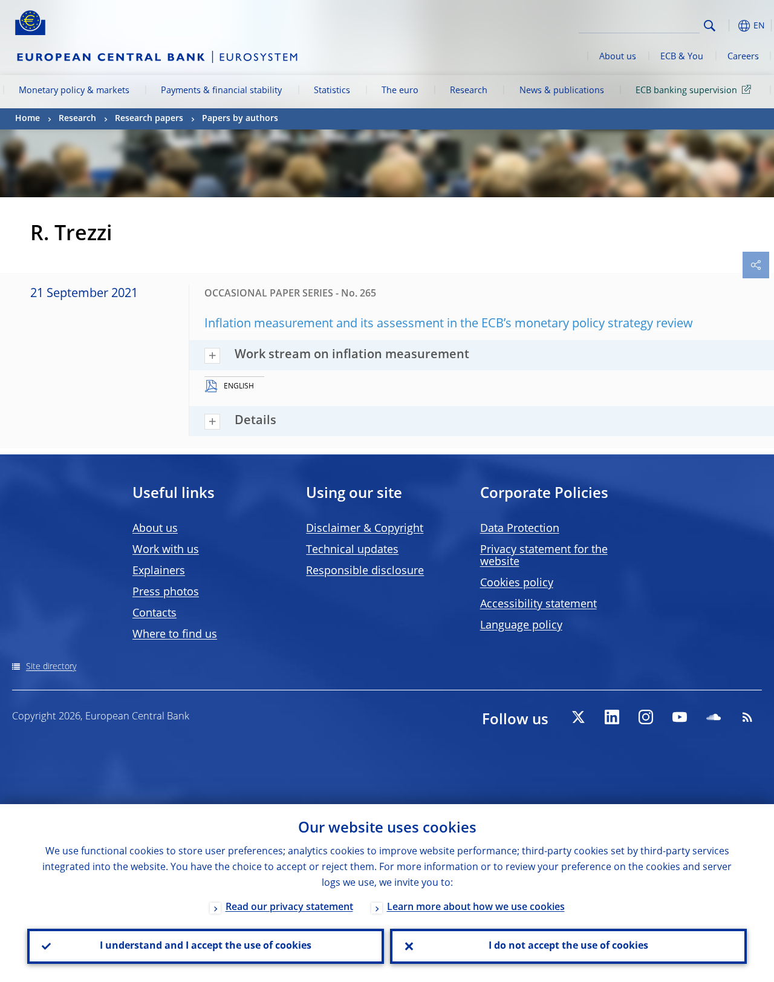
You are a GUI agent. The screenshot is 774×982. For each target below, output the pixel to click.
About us (617, 57)
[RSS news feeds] (747, 717)
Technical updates (352, 550)
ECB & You (681, 57)
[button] (728, 26)
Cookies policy (516, 583)
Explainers (158, 571)
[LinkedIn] (611, 717)
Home (27, 118)
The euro (400, 91)
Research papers (149, 118)
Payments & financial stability (221, 91)
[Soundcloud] (713, 717)
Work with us (165, 550)
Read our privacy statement (289, 907)
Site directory (51, 667)
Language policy (521, 625)
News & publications (561, 91)
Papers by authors (240, 118)
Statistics (332, 91)
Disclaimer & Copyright (364, 528)
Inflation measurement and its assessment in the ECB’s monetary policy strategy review (448, 324)
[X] (578, 717)
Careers (743, 57)
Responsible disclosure (365, 571)
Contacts (154, 613)
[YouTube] (679, 717)
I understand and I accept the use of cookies (205, 946)
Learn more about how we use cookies (476, 907)
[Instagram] (645, 717)
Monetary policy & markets (74, 91)
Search (710, 25)
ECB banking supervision (686, 91)
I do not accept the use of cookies (568, 946)
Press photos (165, 592)
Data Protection (519, 528)
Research (468, 91)
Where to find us (174, 634)
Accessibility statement (538, 604)
